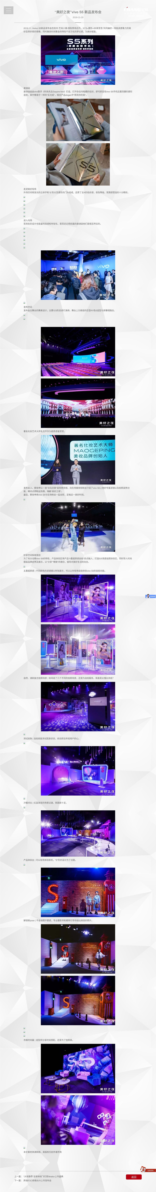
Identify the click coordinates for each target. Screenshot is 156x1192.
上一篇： (38, 1176)
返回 (133, 1177)
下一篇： (32, 1180)
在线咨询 (150, 1170)
